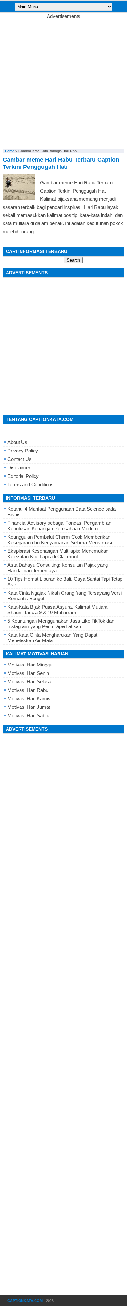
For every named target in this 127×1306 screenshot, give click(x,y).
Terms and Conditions (30, 484)
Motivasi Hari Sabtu (28, 715)
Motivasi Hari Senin (28, 673)
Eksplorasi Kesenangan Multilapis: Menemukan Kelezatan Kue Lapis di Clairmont (57, 553)
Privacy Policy (22, 450)
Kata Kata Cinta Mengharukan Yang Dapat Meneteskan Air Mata (52, 637)
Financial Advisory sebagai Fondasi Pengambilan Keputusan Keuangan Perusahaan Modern (59, 525)
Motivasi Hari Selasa (29, 681)
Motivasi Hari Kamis (28, 698)
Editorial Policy (23, 476)
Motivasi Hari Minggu (29, 664)
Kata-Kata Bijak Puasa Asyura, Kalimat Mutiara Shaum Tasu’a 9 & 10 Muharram (57, 609)
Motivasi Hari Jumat (28, 707)
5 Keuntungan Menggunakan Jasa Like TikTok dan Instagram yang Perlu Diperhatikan (60, 623)
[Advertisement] (63, 82)
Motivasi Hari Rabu (27, 690)
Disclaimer (18, 467)
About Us (17, 442)
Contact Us (19, 459)
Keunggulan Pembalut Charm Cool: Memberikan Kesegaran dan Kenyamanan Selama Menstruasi (59, 539)
